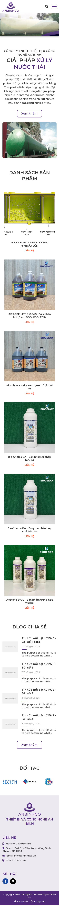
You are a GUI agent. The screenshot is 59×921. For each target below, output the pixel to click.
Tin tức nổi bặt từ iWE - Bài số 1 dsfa (39, 640)
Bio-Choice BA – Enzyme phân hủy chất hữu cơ (29, 530)
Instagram (39, 901)
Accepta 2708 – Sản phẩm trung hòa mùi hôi (29, 601)
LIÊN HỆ (29, 250)
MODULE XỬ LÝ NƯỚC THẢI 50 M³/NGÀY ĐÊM (29, 244)
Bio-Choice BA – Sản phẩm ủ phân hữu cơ (29, 458)
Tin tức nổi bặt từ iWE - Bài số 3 (39, 691)
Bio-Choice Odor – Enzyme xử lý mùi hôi (29, 387)
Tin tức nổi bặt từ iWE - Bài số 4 (39, 717)
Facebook (22, 901)
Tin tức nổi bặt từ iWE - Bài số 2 (39, 665)
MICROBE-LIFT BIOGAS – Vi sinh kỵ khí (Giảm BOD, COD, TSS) (29, 315)
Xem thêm (29, 113)
